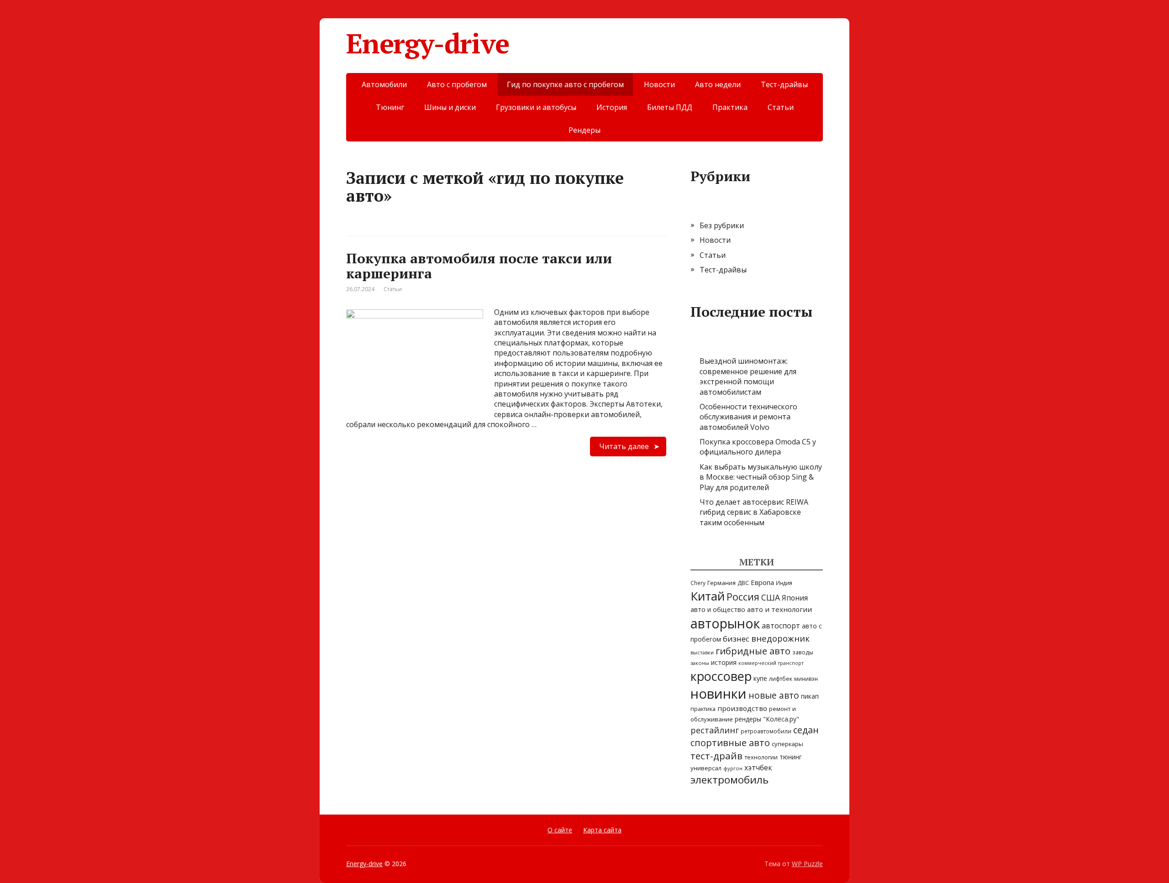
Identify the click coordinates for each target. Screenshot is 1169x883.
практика (703, 709)
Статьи (781, 107)
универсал (705, 768)
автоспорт (781, 626)
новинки (718, 693)
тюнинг (790, 756)
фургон (732, 768)
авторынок (725, 623)
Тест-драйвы (784, 84)
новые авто (773, 695)
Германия (721, 583)
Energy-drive (427, 43)
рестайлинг (714, 730)
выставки (702, 652)
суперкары (787, 744)
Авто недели (718, 84)
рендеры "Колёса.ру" (767, 719)
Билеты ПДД (669, 107)
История (611, 107)
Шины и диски (450, 107)
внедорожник (780, 638)
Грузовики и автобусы (536, 107)
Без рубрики (722, 225)
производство (742, 708)
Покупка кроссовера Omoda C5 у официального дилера (758, 447)
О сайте (560, 830)
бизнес (736, 638)
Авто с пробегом (457, 84)
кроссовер (721, 676)
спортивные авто (730, 743)
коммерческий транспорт (771, 663)
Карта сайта (602, 830)
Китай (707, 596)
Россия (743, 596)
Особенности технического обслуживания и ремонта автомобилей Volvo (748, 417)
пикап (810, 696)
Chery (698, 582)
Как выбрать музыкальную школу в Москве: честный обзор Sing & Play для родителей (761, 477)
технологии (761, 757)
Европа (762, 582)
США (770, 597)
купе (760, 678)
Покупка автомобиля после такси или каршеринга (479, 265)
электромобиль (729, 780)
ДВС (743, 583)
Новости (659, 84)
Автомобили (384, 84)
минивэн (806, 678)
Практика (730, 107)
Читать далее (624, 446)
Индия (784, 583)
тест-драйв (716, 755)
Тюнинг (390, 107)
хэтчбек (758, 768)
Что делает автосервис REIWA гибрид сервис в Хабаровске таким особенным (754, 512)
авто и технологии (779, 609)
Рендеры (584, 130)
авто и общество (717, 609)
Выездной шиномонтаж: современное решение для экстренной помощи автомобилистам (748, 376)
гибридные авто (753, 650)
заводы (802, 652)
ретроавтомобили (766, 731)
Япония (795, 598)
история (724, 662)
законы (699, 662)
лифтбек (780, 679)
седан (806, 730)
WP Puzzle (807, 863)
